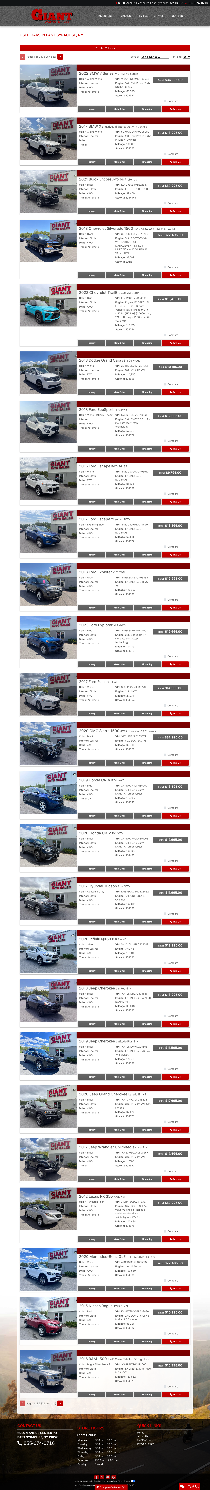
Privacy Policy (145, 1443)
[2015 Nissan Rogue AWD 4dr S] (48, 1318)
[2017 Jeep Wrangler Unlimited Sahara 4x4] (48, 1159)
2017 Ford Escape (104, 519)
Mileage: (120, 91)
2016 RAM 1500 (114, 1359)
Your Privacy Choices (122, 1481)
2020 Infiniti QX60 (102, 939)
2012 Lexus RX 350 (102, 1196)
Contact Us (144, 1439)
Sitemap (110, 1481)
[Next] (60, 57)
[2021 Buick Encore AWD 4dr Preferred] (48, 191)
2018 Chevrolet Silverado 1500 (127, 228)
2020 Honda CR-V (101, 833)
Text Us (176, 109)
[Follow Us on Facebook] (96, 1477)
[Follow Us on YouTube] (108, 1477)
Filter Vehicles (106, 48)
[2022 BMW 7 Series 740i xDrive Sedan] (48, 85)
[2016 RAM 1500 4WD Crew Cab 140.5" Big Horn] (48, 1371)
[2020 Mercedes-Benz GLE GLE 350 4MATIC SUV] (48, 1269)
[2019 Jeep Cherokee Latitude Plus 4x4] (48, 1053)
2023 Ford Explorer (102, 625)
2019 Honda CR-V (102, 780)
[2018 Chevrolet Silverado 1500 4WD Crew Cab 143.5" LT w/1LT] (48, 240)
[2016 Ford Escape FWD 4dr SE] (48, 478)
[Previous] (22, 57)
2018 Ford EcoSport (103, 409)
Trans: (83, 91)
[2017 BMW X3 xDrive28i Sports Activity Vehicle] (48, 138)
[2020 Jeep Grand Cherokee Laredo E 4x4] (48, 1106)
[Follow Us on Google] (113, 1477)
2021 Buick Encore (108, 179)
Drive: (82, 87)
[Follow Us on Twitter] (102, 1477)
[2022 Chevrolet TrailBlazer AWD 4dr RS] (48, 304)
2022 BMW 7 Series (108, 73)
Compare (172, 101)
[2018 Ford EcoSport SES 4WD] (48, 421)
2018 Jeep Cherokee (105, 988)
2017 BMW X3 (113, 126)
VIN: (117, 78)
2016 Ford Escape (103, 466)
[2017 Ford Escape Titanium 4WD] (48, 531)
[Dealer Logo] (52, 16)
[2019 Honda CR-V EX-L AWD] (48, 792)
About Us (142, 1436)
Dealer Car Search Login (84, 1481)
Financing (147, 109)
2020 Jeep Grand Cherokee (112, 1094)
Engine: (119, 83)
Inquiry (91, 109)
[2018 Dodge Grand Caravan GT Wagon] (48, 372)
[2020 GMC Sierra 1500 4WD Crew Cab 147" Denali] (48, 743)
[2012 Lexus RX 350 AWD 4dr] (48, 1208)
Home (140, 1432)
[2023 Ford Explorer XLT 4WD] (48, 637)
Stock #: (120, 95)
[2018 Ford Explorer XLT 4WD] (48, 584)
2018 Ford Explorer (102, 572)
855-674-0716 (198, 3)
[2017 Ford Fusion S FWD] (48, 693)
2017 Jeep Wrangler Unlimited (113, 1147)
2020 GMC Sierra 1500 (117, 731)
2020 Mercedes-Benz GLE (117, 1256)
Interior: (84, 83)
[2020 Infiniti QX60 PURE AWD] (48, 951)
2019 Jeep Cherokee (109, 1041)
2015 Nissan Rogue (103, 1306)
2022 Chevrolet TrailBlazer (111, 292)
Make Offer (119, 109)
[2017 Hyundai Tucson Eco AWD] (48, 898)
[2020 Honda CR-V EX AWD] (48, 845)
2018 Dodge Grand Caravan (110, 360)
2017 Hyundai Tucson (104, 886)
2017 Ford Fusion (98, 681)
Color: (82, 78)
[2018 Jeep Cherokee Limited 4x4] (48, 1000)
